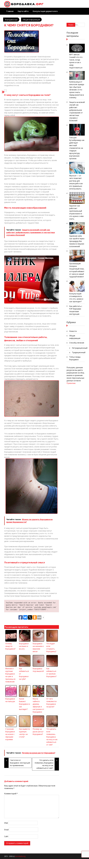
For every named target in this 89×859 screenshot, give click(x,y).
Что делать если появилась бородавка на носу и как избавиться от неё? (46, 763)
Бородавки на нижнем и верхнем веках (38, 647)
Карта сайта (23, 11)
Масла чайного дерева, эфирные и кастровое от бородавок (38, 705)
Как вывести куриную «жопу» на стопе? (24, 733)
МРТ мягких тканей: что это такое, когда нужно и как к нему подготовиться (75, 61)
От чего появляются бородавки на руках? (51, 703)
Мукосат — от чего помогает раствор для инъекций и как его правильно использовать (76, 182)
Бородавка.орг (11, 19)
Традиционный (78, 352)
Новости (73, 331)
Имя (6, 823)
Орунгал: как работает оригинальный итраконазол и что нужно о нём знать (76, 212)
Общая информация (31, 19)
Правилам (71, 383)
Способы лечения (76, 343)
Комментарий (11, 793)
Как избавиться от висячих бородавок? (51, 672)
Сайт (6, 836)
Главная (9, 11)
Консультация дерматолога (45, 11)
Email (6, 829)
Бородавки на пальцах (10, 700)
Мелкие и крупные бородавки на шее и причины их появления (10, 675)
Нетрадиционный (79, 348)
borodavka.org (20, 856)
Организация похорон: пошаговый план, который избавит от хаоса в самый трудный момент (76, 270)
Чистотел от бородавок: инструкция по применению (18, 762)
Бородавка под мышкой (38, 669)
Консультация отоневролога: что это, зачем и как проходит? (76, 297)
